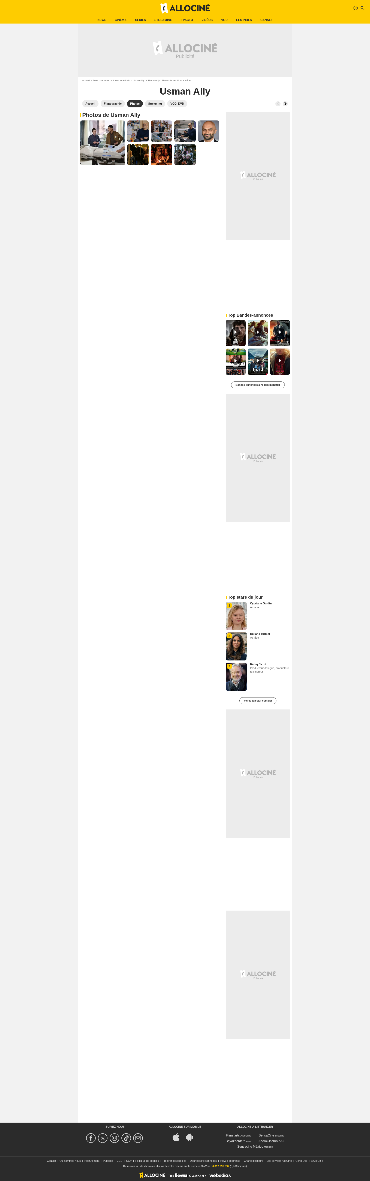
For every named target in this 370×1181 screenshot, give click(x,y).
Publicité (108, 1160)
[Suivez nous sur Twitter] (103, 1138)
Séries (140, 20)
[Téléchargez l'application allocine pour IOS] (178, 1137)
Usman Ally (139, 80)
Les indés (244, 20)
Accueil (86, 80)
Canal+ (266, 20)
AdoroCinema (268, 1141)
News (101, 20)
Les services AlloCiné (279, 1160)
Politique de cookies (147, 1160)
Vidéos (207, 20)
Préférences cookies (174, 1160)
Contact (51, 1160)
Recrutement (91, 1160)
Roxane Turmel (260, 633)
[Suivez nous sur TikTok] (126, 1138)
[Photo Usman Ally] (102, 142)
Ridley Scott (258, 664)
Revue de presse (230, 1160)
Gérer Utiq (301, 1160)
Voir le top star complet (258, 700)
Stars (95, 80)
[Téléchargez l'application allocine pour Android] (191, 1137)
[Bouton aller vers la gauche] (277, 103)
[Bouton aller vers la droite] (285, 103)
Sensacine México (250, 1146)
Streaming (163, 20)
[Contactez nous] (138, 1138)
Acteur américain (121, 80)
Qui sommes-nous (70, 1160)
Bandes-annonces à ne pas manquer (258, 384)
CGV (129, 1160)
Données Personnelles (203, 1160)
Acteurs (105, 80)
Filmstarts (233, 1135)
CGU (119, 1160)
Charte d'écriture (253, 1160)
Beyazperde (234, 1141)
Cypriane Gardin (261, 603)
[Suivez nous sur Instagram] (115, 1138)
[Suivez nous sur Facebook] (91, 1138)
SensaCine (266, 1135)
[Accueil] (185, 8)
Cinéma (121, 20)
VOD (224, 20)
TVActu (187, 20)
